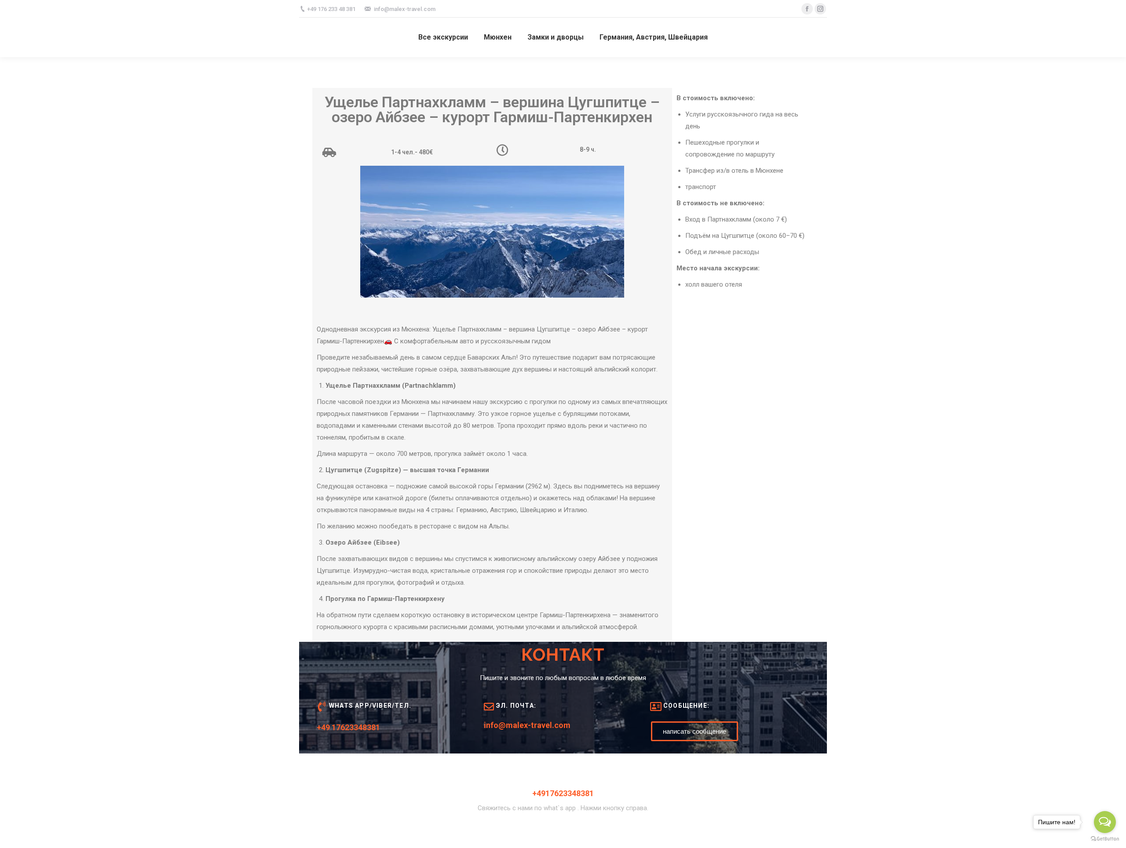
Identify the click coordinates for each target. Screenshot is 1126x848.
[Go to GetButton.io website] (1105, 839)
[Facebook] (807, 9)
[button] (694, 731)
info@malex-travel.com (527, 725)
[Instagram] (820, 9)
